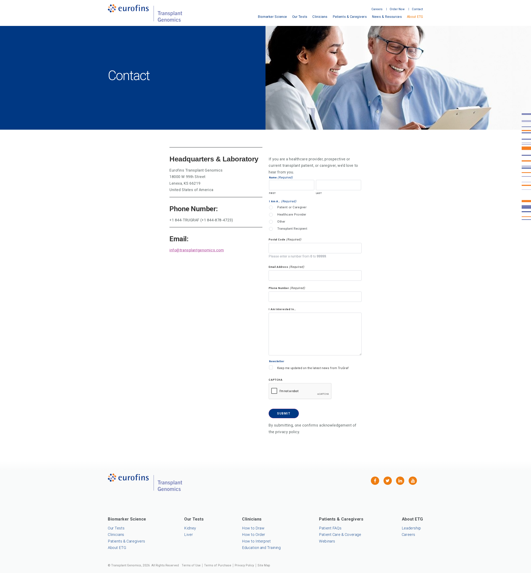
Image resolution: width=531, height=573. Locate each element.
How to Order (253, 534)
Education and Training (261, 547)
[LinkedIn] (400, 481)
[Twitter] (388, 481)
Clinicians (320, 17)
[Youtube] (413, 481)
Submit (283, 413)
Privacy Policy (244, 565)
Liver (188, 534)
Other (281, 221)
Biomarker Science (272, 17)
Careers (408, 534)
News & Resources (387, 17)
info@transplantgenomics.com (196, 250)
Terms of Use (191, 565)
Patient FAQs (330, 528)
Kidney (190, 528)
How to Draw (253, 528)
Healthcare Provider (291, 214)
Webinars (327, 541)
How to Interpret (256, 541)
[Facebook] (375, 481)
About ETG (415, 17)
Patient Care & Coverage (340, 534)
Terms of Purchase (217, 565)
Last (319, 193)
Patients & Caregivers (350, 17)
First (272, 193)
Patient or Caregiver (292, 207)
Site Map (264, 565)
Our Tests (299, 17)
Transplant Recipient (292, 228)
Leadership (411, 528)
